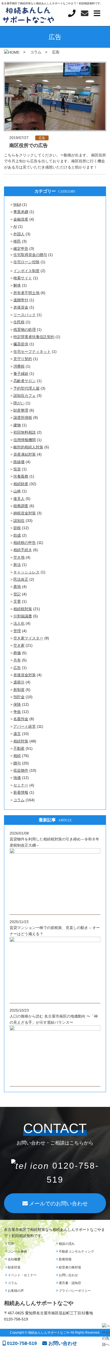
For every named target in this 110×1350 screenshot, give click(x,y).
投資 (17, 469)
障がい (19, 403)
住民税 (19, 322)
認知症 (19, 520)
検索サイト (22, 278)
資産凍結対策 (24, 454)
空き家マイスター (28, 638)
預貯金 (19, 697)
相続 (17, 755)
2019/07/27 (19, 138)
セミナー (20, 785)
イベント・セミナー (22, 1275)
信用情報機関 (24, 440)
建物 (17, 425)
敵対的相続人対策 (28, 447)
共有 (17, 660)
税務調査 (20, 506)
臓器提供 (20, 344)
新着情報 (20, 792)
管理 (17, 631)
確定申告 (20, 248)
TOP (10, 1244)
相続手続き (22, 550)
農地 (17, 586)
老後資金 (20, 307)
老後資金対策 (24, 675)
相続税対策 (22, 609)
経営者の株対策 (69, 1267)
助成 (17, 535)
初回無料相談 (24, 432)
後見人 (19, 498)
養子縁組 (20, 373)
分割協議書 (22, 616)
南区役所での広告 (28, 145)
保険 (17, 704)
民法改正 (20, 579)
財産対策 (14, 1267)
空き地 (19, 557)
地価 (17, 777)
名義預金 (20, 719)
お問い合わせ (68, 1275)
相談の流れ (66, 1244)
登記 (17, 594)
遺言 (17, 733)
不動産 (19, 748)
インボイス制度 (26, 271)
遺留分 (19, 682)
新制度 (19, 689)
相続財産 (20, 484)
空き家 (19, 645)
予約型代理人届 (26, 388)
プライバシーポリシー (74, 1291)
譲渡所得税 (22, 417)
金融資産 (20, 219)
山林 (17, 491)
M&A (17, 204)
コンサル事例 (17, 1251)
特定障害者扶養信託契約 (33, 337)
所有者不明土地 (26, 293)
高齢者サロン (24, 381)
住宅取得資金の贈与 (30, 255)
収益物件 (20, 770)
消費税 (19, 366)
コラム (19, 800)
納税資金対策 (24, 513)
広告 (42, 138)
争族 (17, 711)
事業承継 (20, 212)
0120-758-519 (21, 1343)
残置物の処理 (24, 329)
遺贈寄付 (20, 300)
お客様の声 (15, 1291)
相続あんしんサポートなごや (38, 1303)
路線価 (19, 462)
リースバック (24, 315)
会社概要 (14, 1259)
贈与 (17, 763)
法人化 (19, 623)
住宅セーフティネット (32, 351)
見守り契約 (22, 359)
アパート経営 (24, 726)
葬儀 (17, 653)
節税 (17, 528)
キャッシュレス (26, 572)
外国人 (19, 234)
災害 (17, 601)
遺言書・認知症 (69, 1283)
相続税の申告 (24, 542)
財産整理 (20, 410)
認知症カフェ (24, 395)
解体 (17, 285)
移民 (17, 241)
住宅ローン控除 (26, 262)
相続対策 (20, 741)
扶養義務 (20, 476)
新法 (17, 564)
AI (15, 226)
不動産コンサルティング (76, 1251)
